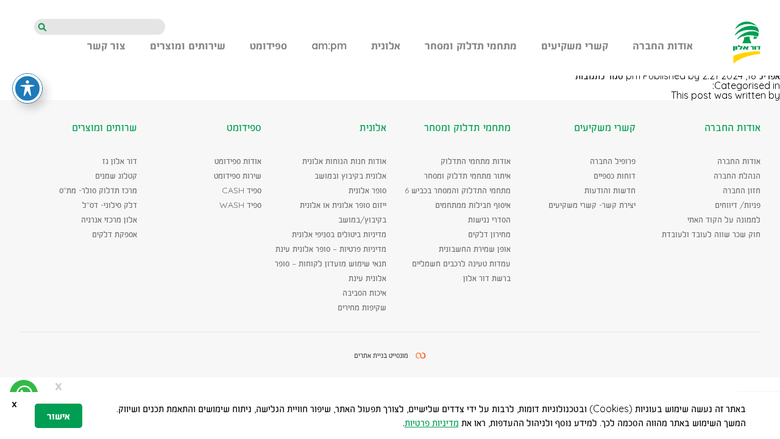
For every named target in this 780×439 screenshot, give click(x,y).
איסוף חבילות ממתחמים (473, 204)
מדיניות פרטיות (432, 422)
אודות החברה (738, 160)
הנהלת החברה (737, 175)
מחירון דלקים (489, 234)
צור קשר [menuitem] (106, 46)
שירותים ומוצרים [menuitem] (187, 46)
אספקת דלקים (114, 234)
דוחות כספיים (615, 175)
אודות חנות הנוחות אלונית (344, 160)
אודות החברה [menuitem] (663, 46)
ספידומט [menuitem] (268, 46)
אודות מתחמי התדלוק (476, 160)
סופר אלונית (367, 190)
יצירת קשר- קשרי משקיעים (592, 204)
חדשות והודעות (610, 190)
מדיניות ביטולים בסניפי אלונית (339, 234)
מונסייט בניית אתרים (381, 355)
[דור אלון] (746, 42)
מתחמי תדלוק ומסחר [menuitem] (471, 46)
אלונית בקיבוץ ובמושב (350, 175)
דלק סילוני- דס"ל (109, 204)
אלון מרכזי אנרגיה (109, 219)
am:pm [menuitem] (329, 46)
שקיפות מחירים (362, 307)
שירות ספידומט (237, 175)
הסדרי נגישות (489, 219)
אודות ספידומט (237, 160)
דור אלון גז (119, 160)
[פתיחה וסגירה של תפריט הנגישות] (27, 88)
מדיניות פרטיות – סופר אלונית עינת (330, 248)
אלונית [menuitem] (385, 46)
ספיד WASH (240, 204)
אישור (58, 416)
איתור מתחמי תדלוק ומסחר (467, 175)
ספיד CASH (241, 190)
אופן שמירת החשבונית (475, 248)
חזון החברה (741, 190)
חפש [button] (42, 27)
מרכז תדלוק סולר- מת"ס (98, 190)
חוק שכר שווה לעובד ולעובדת (711, 234)
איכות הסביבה (364, 292)
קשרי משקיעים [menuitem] (574, 46)
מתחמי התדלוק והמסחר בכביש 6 (458, 190)
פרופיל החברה (613, 160)
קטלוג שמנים (116, 175)
